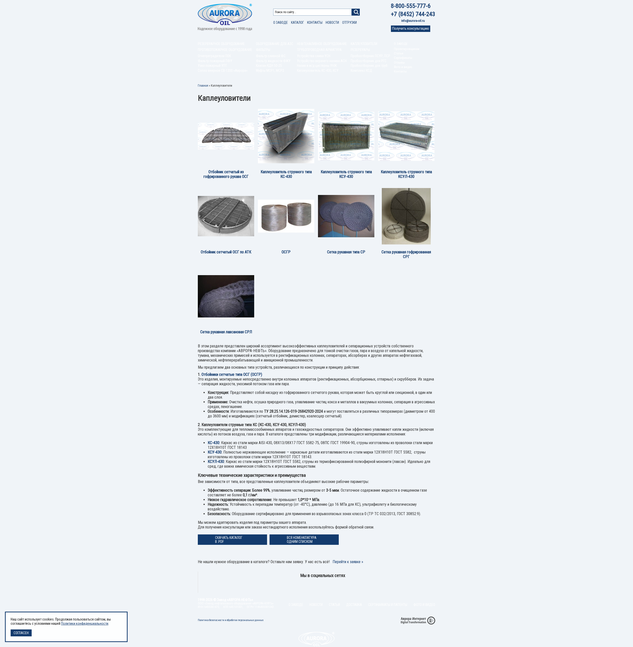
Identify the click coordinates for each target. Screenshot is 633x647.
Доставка (354, 605)
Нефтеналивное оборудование (322, 44)
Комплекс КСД (361, 70)
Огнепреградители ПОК (214, 56)
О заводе (280, 22)
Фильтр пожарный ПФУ (215, 61)
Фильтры (263, 50)
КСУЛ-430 (216, 461)
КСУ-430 (215, 452)
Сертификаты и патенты (387, 605)
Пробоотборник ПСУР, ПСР (370, 56)
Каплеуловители (364, 44)
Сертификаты (403, 58)
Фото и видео (403, 67)
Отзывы (399, 62)
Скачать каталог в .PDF (228, 540)
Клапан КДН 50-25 (269, 66)
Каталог (297, 22)
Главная (203, 85)
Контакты (314, 22)
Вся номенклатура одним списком (301, 540)
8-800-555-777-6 (410, 5)
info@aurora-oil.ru (413, 21)
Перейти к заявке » (348, 561)
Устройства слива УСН (313, 56)
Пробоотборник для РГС (368, 61)
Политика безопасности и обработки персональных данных (231, 620)
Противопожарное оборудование (225, 50)
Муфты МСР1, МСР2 (270, 70)
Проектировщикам (406, 49)
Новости (332, 22)
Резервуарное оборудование (221, 44)
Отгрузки (349, 22)
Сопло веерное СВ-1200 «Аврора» (223, 70)
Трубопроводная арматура (319, 50)
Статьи (398, 53)
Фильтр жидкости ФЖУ (273, 61)
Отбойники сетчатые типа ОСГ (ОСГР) (232, 374)
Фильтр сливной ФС (271, 56)
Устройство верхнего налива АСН (322, 61)
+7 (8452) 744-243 (413, 14)
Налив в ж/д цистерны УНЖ (317, 66)
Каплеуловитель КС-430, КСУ (318, 70)
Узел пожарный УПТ (212, 66)
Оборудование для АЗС (274, 44)
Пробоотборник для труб (369, 66)
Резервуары (360, 50)
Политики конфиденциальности (84, 623)
